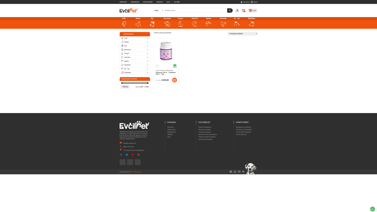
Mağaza (160, 2)
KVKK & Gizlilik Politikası (207, 137)
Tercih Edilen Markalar (243, 132)
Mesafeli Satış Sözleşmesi (208, 134)
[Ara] (230, 10)
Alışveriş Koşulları (205, 130)
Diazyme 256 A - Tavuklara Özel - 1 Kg (166, 73)
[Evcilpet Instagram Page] (138, 154)
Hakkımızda (135, 2)
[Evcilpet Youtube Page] (132, 154)
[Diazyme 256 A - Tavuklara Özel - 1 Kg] (174, 80)
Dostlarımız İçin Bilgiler (244, 130)
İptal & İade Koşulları (205, 139)
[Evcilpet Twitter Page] (126, 154)
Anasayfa (123, 2)
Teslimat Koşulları (205, 132)
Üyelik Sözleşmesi (205, 127)
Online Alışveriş (241, 134)
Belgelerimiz (148, 2)
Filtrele (125, 87)
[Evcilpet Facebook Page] (121, 154)
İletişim (177, 2)
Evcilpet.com (136, 172)
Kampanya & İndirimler (243, 127)
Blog (168, 2)
